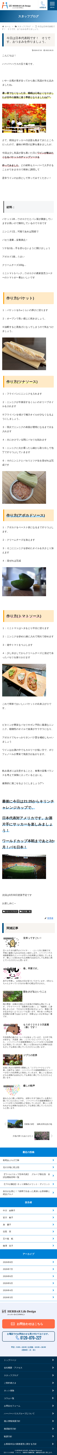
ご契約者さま (10, 1383)
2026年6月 (8, 1276)
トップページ (10, 1360)
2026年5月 (8, 1283)
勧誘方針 (8, 1436)
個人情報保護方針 (12, 1421)
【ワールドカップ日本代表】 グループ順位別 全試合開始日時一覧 (26, 1175)
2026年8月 (8, 1262)
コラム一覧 (9, 1398)
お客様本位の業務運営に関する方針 (20, 1444)
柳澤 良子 (8, 1246)
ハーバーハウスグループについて (19, 1413)
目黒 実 (7, 1231)
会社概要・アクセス (13, 1367)
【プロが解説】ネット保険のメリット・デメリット (26, 1184)
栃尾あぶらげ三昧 (11, 1160)
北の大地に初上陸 (11, 1167)
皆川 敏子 (8, 1217)
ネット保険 (9, 1390)
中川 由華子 (9, 1210)
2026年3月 (8, 1297)
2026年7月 (8, 1269)
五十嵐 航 (26, 911)
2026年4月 (8, 1290)
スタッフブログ (11, 911)
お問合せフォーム (12, 1406)
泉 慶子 (7, 1224)
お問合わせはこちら (30, 1323)
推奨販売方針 (10, 1429)
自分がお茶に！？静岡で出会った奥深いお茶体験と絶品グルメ (26, 1192)
